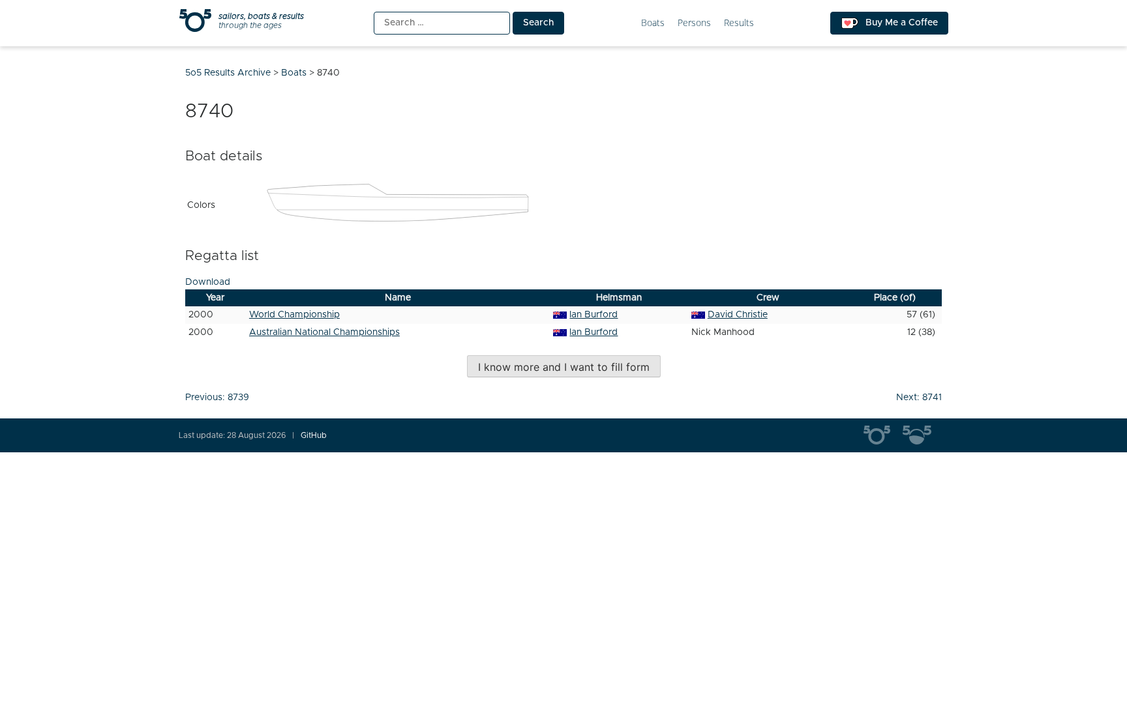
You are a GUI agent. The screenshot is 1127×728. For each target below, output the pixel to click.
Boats (653, 23)
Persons (694, 23)
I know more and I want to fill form (564, 366)
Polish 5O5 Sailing (922, 435)
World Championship (294, 314)
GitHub (314, 435)
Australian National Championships (324, 332)
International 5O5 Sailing (883, 435)
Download (207, 282)
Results (739, 23)
